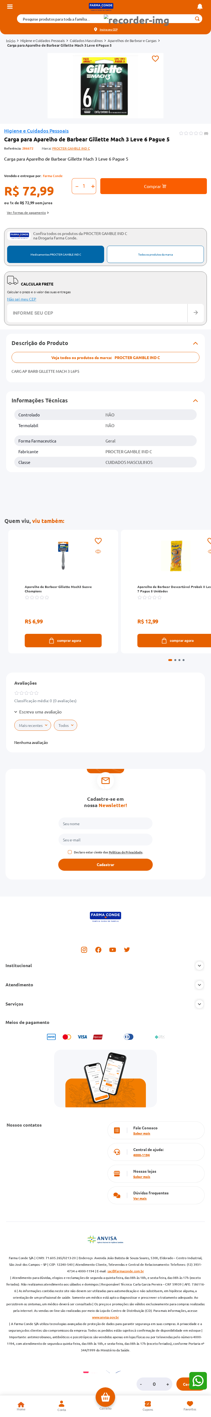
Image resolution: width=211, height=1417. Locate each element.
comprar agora (69, 641)
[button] (136, 20)
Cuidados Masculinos (86, 40)
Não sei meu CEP (21, 299)
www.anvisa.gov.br (105, 1317)
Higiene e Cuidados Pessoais (42, 40)
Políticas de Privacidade (125, 852)
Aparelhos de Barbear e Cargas (132, 40)
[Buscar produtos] (197, 18)
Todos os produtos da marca (155, 254)
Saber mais (141, 1133)
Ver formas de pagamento (26, 212)
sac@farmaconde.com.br (125, 1271)
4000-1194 (141, 1155)
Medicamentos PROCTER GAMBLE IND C (55, 254)
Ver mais (140, 1198)
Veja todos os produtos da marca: (105, 357)
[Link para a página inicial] (10, 40)
